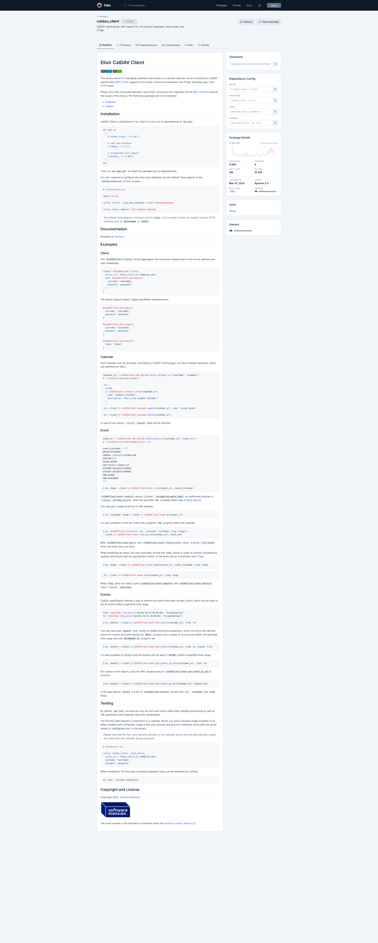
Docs (249, 5)
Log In (274, 5)
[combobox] (153, 5)
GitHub (232, 211)
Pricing (237, 5)
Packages (221, 5)
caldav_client (108, 21)
